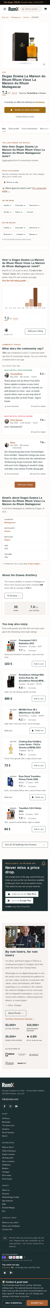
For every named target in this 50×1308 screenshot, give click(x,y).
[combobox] (31, 9)
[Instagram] (10, 1106)
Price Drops (7, 1179)
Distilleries (6, 1165)
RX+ (4, 1211)
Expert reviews (8, 1154)
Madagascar (9, 522)
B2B (4, 1204)
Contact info (7, 1229)
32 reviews (32, 755)
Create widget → (35, 564)
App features (7, 1201)
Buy (4, 129)
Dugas (7, 540)
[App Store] (4, 1272)
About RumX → (15, 1013)
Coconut (30, 212)
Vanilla (7, 205)
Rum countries (8, 1161)
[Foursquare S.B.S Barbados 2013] (10, 645)
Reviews (5, 1194)
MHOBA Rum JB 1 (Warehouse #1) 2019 (29, 711)
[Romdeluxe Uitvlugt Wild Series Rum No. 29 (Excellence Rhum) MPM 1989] (10, 681)
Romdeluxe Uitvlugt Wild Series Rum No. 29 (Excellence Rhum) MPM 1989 (31, 678)
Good (14, 93)
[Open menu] (4, 9)
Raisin (19, 212)
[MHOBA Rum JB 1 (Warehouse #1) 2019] (10, 714)
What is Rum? (8, 1147)
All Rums (6, 1118)
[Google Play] (11, 1272)
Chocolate (20, 205)
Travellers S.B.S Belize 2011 (30, 809)
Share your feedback (11, 1226)
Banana (33, 234)
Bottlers (5, 1168)
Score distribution (29, 129)
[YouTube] (16, 1106)
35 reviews (32, 787)
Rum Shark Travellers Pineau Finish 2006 (30, 777)
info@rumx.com (10, 1099)
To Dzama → (13, 596)
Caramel (20, 234)
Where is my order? (10, 1222)
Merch (4, 1136)
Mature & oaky (11, 182)
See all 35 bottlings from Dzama (25, 844)
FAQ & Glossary (9, 1151)
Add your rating (35, 331)
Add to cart (39, 664)
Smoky (8, 212)
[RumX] (14, 9)
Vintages (5, 1172)
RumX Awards (8, 1132)
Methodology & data (10, 1197)
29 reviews (32, 651)
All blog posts (7, 1158)
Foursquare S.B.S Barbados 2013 (28, 641)
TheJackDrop (16, 374)
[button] (25, 45)
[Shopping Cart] (45, 9)
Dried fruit (34, 205)
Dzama (7, 531)
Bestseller (6, 1122)
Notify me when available (27, 110)
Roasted (8, 234)
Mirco (12, 442)
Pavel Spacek (16, 420)
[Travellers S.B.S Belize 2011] (10, 813)
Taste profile (13, 129)
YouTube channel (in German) (20, 1019)
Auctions (5, 1129)
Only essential (13, 1303)
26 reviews (32, 688)
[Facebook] (4, 1106)
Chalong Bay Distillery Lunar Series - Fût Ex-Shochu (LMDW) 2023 (30, 744)
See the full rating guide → (15, 281)
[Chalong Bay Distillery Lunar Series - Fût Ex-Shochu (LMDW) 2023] (10, 748)
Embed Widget (8, 1208)
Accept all (37, 1303)
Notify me (39, 730)
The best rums (8, 1125)
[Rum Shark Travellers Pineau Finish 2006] (10, 781)
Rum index (6, 1175)
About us (6, 1190)
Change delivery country (25, 116)
